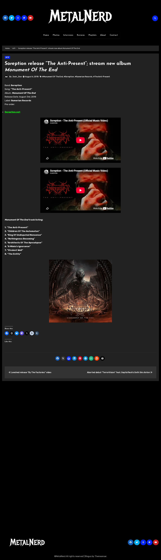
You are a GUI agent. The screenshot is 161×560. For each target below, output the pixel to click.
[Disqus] (80, 419)
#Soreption (69, 77)
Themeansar (100, 556)
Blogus (88, 556)
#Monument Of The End (52, 77)
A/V (7, 57)
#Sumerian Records (83, 77)
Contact (114, 35)
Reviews (81, 35)
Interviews (68, 35)
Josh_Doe (17, 77)
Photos (56, 35)
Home (46, 35)
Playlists (92, 35)
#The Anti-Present (101, 77)
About (103, 35)
